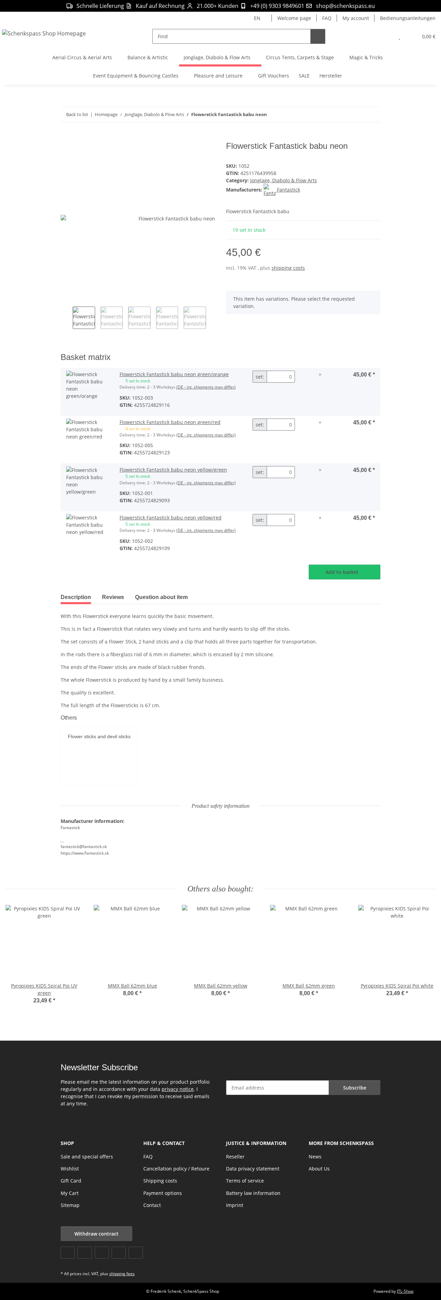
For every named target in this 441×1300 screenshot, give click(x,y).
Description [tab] (76, 597)
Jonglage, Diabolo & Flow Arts (283, 180)
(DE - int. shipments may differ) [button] (206, 387)
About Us (319, 1168)
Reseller (235, 1156)
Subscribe (354, 1087)
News (315, 1156)
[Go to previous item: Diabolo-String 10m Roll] (358, 114)
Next (212, 318)
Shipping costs (160, 1180)
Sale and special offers (87, 1156)
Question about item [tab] (161, 597)
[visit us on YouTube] (85, 1253)
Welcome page (294, 18)
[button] (385, 36)
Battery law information (253, 1193)
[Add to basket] (66, 137)
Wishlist (70, 1168)
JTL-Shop (405, 1291)
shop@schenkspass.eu (345, 6)
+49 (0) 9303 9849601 (277, 6)
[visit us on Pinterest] (102, 1253)
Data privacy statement (252, 1168)
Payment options (162, 1193)
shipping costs (288, 268)
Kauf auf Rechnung (160, 6)
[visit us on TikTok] (136, 1253)
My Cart (70, 1193)
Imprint (234, 1205)
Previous (67, 318)
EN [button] (257, 18)
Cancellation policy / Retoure (176, 1168)
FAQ (326, 18)
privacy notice (178, 1089)
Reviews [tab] (113, 597)
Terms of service (245, 1180)
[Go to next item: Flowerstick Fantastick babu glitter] (373, 114)
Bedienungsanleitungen (407, 18)
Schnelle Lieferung (100, 6)
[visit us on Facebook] (68, 1253)
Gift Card (71, 1180)
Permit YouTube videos (93, 765)
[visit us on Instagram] (119, 1253)
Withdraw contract (96, 1233)
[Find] (317, 36)
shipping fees (122, 1274)
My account (355, 18)
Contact (152, 1205)
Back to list (77, 114)
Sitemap (70, 1205)
